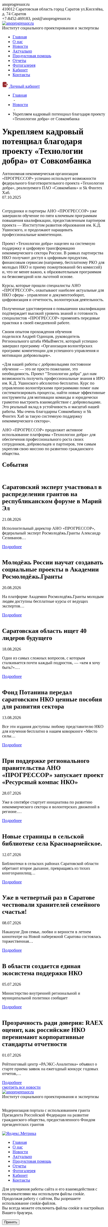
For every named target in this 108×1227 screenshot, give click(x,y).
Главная (20, 37)
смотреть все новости (21, 1087)
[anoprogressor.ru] (18, 23)
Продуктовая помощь (32, 56)
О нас (18, 41)
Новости (20, 46)
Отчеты (19, 60)
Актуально (22, 51)
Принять (10, 1222)
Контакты (21, 74)
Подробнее (12, 546)
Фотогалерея (24, 65)
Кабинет (20, 70)
